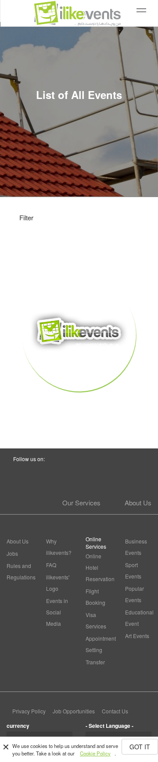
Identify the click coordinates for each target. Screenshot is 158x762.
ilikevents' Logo (57, 582)
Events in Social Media (57, 612)
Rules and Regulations (20, 571)
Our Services (81, 502)
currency (18, 726)
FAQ (51, 564)
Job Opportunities (74, 711)
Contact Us (115, 711)
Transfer (95, 662)
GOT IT (139, 746)
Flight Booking (95, 596)
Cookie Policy (95, 753)
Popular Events (134, 594)
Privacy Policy (29, 711)
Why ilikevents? (59, 546)
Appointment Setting (99, 644)
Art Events (137, 635)
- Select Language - (109, 726)
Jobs (12, 553)
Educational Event (138, 617)
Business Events (136, 546)
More (79, 407)
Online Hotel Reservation (99, 567)
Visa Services (96, 620)
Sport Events (133, 570)
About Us (138, 502)
